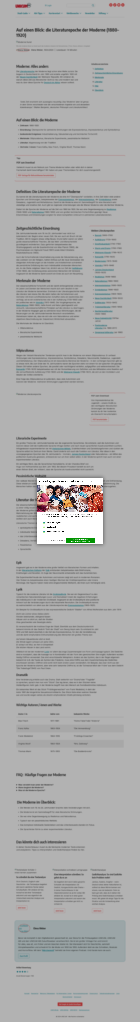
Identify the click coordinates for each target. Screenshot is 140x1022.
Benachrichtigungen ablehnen (55, 540)
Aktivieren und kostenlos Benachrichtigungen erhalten (80, 540)
